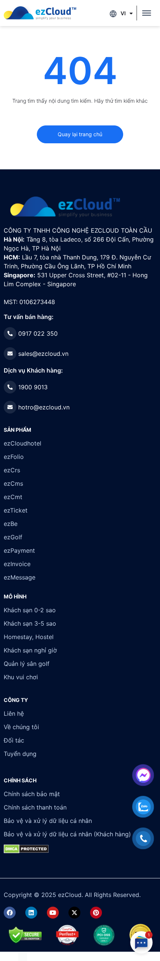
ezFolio (14, 456)
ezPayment (19, 550)
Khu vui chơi (21, 677)
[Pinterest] (96, 913)
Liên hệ (14, 713)
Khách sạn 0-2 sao (30, 610)
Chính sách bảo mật (32, 794)
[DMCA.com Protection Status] (22, 956)
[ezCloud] (40, 13)
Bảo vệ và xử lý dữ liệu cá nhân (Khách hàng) (67, 834)
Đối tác (14, 740)
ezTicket (16, 510)
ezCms (13, 483)
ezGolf (13, 537)
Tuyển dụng (20, 753)
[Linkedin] (31, 913)
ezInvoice (17, 564)
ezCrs (12, 470)
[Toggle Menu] (146, 13)
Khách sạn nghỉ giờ (30, 650)
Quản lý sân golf (26, 663)
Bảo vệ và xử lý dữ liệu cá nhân (48, 820)
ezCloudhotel (22, 443)
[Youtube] (53, 913)
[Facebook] (10, 913)
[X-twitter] (74, 913)
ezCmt (13, 497)
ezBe (10, 523)
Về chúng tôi (21, 727)
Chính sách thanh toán (35, 807)
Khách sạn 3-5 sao (30, 623)
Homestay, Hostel (29, 637)
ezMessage (19, 577)
